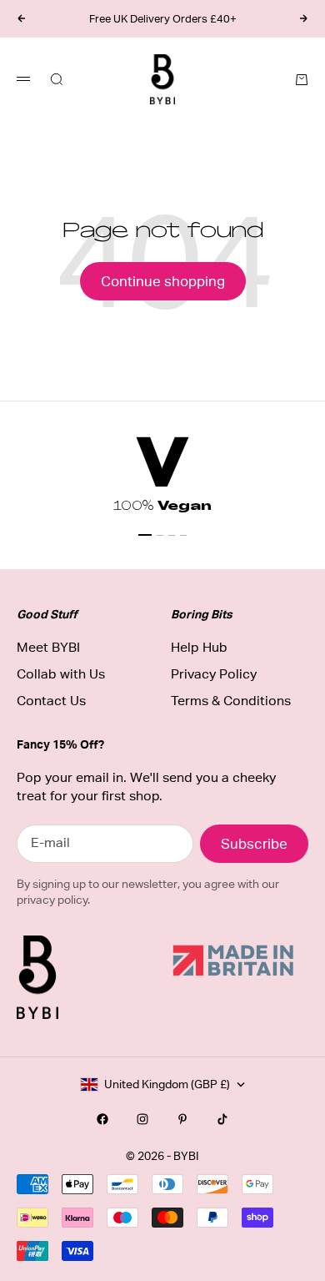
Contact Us (51, 701)
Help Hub (199, 647)
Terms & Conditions (231, 701)
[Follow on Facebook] (102, 1119)
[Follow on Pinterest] (182, 1119)
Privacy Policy (214, 674)
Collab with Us (61, 674)
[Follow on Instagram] (142, 1119)
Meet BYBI (48, 647)
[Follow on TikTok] (222, 1119)
